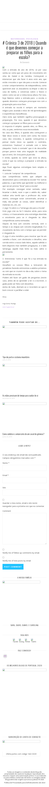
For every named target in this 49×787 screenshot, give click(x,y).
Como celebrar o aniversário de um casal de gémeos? (23, 434)
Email (6, 475)
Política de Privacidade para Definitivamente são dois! (24, 782)
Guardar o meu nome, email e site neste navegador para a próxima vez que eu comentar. (23, 504)
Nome (6, 463)
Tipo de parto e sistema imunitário (16, 357)
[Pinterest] (27, 641)
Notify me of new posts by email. (17, 560)
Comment (7, 511)
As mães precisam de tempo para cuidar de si (20, 395)
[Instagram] (21, 641)
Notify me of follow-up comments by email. (21, 552)
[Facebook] (15, 641)
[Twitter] (33, 641)
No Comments (24, 62)
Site (4, 487)
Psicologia (32, 39)
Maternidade (18, 39)
